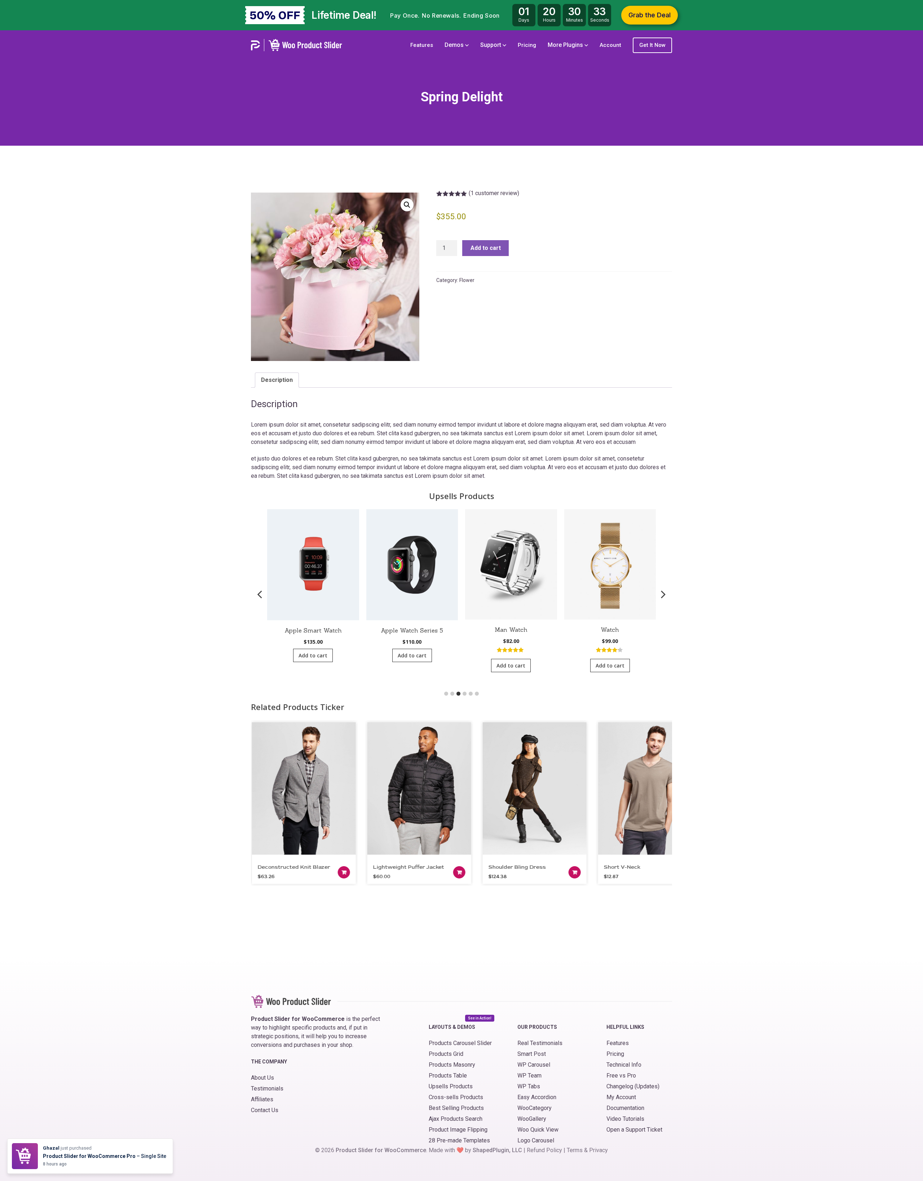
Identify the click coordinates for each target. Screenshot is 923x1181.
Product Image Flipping (458, 1129)
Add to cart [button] (313, 655)
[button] (407, 204)
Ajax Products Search (455, 1118)
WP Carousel (533, 1064)
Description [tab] (277, 379)
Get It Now (652, 45)
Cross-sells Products (456, 1097)
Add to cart (486, 247)
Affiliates (262, 1099)
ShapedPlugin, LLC (497, 1150)
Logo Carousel (535, 1140)
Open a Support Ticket (634, 1129)
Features (421, 45)
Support (491, 44)
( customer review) (494, 193)
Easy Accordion (536, 1097)
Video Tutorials (625, 1118)
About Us (262, 1077)
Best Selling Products (456, 1108)
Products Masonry (452, 1064)
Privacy (598, 1150)
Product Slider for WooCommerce (381, 1150)
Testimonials (267, 1088)
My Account (621, 1097)
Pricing (527, 45)
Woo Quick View (537, 1129)
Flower (466, 280)
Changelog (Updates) (632, 1086)
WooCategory (534, 1108)
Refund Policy (544, 1150)
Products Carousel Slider (460, 1043)
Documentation (625, 1108)
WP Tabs (528, 1086)
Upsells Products (451, 1086)
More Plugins (566, 44)
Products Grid (446, 1053)
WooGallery (531, 1118)
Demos (455, 44)
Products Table (448, 1075)
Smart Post (531, 1053)
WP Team (529, 1075)
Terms (575, 1150)
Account (610, 45)
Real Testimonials (539, 1043)
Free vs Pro (621, 1075)
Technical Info (623, 1064)
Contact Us (264, 1110)
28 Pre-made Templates (459, 1140)
